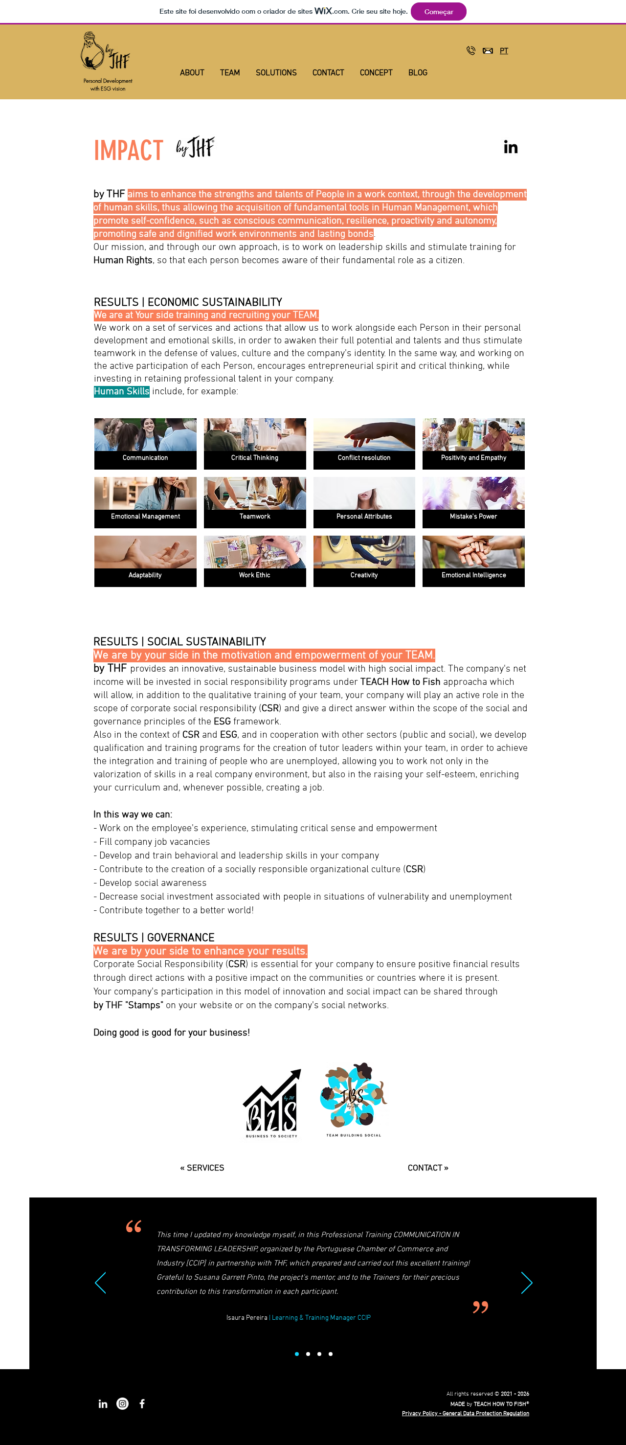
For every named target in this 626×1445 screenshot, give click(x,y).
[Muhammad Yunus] (319, 1354)
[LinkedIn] (510, 146)
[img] (145, 444)
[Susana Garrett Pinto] (331, 1354)
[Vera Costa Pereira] (308, 1354)
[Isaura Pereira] (297, 1354)
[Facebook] (142, 1404)
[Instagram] (122, 1404)
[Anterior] (100, 1283)
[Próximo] (527, 1283)
